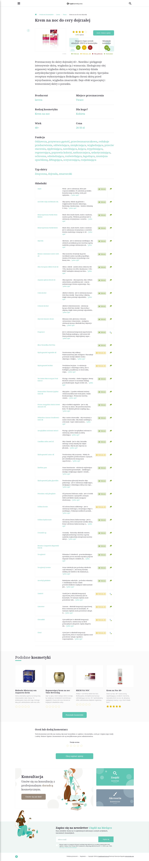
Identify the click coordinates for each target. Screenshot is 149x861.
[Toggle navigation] (17, 3)
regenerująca (42, 152)
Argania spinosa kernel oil (46, 280)
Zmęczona (41, 173)
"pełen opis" (75, 195)
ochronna (40, 156)
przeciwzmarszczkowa (84, 141)
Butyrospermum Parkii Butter (48, 228)
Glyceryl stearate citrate (46, 319)
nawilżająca (70, 148)
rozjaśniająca (88, 159)
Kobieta (80, 113)
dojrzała (53, 173)
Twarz (79, 99)
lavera (38, 99)
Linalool (40, 593)
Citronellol (41, 619)
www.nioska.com (129, 856)
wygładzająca (95, 145)
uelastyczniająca (100, 152)
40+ (37, 127)
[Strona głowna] (37, 14)
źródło (64, 54)
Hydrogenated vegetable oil (47, 352)
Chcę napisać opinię (74, 756)
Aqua (39, 189)
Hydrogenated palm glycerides (48, 481)
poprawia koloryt (61, 152)
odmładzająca (55, 156)
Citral (39, 633)
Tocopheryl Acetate (44, 567)
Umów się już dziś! (33, 796)
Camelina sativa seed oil (46, 441)
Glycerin (40, 241)
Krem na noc (42, 113)
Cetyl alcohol (42, 293)
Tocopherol (41, 554)
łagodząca (89, 156)
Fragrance (41, 332)
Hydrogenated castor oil (46, 454)
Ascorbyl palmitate (44, 580)
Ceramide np (42, 533)
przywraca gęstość (59, 141)
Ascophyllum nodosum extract (48, 431)
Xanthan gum (42, 467)
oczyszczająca (71, 159)
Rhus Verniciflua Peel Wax (46, 345)
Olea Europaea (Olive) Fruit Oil (48, 267)
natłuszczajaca (81, 152)
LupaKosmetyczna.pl (103, 856)
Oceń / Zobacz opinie (103, 33)
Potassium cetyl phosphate (46, 494)
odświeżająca (61, 145)
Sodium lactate (43, 507)
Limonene (41, 606)
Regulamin (83, 856)
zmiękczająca (78, 145)
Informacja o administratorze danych (68, 847)
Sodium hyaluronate (44, 520)
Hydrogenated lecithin (45, 365)
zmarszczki (65, 173)
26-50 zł (80, 127)
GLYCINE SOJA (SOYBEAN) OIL (48, 202)
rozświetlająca (73, 156)
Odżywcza (41, 141)
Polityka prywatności (72, 856)
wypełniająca (95, 148)
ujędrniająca (54, 148)
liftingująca (55, 159)
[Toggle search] (131, 3)
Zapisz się (106, 839)
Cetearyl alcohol (43, 306)
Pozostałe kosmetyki (74, 715)
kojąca (82, 148)
